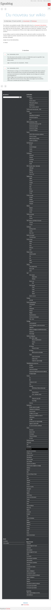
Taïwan (33, 293)
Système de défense (33, 140)
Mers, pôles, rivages (33, 338)
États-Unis (29, 507)
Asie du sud (31, 281)
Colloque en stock (33, 382)
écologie (31, 365)
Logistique (31, 327)
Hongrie (31, 197)
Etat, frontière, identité (34, 107)
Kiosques (31, 386)
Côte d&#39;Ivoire (33, 266)
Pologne (31, 199)
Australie (31, 300)
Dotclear (8, 608)
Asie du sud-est (32, 296)
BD (30, 380)
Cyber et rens (34, 358)
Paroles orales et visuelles (34, 407)
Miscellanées (29, 457)
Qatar (30, 260)
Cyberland (29, 543)
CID (27, 444)
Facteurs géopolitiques (31, 302)
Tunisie (30, 193)
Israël (30, 243)
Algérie (30, 178)
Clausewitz (29, 442)
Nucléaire (31, 350)
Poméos (28, 579)
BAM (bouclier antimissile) (37, 352)
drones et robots (35, 348)
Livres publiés (6, 543)
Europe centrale (30, 195)
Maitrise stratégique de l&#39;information (37, 329)
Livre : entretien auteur (36, 394)
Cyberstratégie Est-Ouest (32, 545)
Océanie (28, 298)
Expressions (29, 405)
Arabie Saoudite (32, 254)
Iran (30, 258)
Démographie (32, 304)
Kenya (28, 520)
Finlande (31, 157)
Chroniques (31, 434)
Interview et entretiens (31, 451)
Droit (30, 306)
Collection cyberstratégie (37, 360)
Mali (27, 472)
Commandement (32, 323)
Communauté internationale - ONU (34, 109)
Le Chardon (29, 556)
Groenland (31, 159)
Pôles (33, 344)
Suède (30, 163)
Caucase (31, 222)
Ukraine (30, 218)
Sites (30, 396)
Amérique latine (32, 228)
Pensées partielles (30, 440)
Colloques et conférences (34, 409)
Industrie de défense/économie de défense (38, 371)
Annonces (31, 429)
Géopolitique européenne (34, 115)
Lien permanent (26, 21)
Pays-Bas (31, 172)
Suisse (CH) (31, 174)
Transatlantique (32, 237)
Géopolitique (29, 96)
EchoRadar (5, 541)
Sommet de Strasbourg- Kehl (35, 123)
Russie (30, 216)
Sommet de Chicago (33, 128)
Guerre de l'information (31, 497)
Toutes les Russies (30, 214)
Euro (30, 119)
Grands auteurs (32, 100)
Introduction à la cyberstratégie (35, 421)
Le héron (31, 438)
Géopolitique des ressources (32, 363)
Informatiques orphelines (32, 558)
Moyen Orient (29, 252)
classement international (40, 25)
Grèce (30, 184)
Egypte (30, 241)
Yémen (30, 262)
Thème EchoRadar (33, 436)
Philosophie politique (33, 102)
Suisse (28, 501)
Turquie (30, 224)
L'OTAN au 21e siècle (33, 413)
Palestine (31, 247)
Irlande (30, 149)
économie (31, 367)
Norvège (31, 161)
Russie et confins (30, 486)
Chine (33, 287)
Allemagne (29, 488)
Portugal (31, 191)
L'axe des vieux (2, 9)
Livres (30, 390)
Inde (33, 283)
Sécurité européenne (33, 117)
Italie (30, 186)
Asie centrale (32, 275)
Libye (30, 245)
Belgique (31, 170)
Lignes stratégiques (30, 577)
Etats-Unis (31, 233)
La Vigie (30, 419)
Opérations (31, 331)
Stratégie (28, 321)
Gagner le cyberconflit (33, 423)
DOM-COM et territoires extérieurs (36, 134)
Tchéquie (31, 203)
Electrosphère (29, 560)
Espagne (31, 182)
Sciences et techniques (34, 317)
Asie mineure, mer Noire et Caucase (34, 220)
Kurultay (28, 564)
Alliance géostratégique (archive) (33, 592)
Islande (30, 151)
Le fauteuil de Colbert (31, 566)
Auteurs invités (30, 459)
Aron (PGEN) (29, 461)
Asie (27, 273)
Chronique (29, 446)
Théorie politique (30, 505)
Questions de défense (31, 463)
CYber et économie (36, 356)
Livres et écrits (32, 411)
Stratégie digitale (32, 373)
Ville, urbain (31, 319)
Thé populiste (5, 9)
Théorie (30, 98)
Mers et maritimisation (36, 339)
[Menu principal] (49, 4)
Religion (31, 312)
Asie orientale (32, 285)
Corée (33, 289)
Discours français (32, 136)
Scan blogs (34, 400)
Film (30, 384)
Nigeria (28, 509)
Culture (28, 376)
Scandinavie (29, 153)
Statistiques (34, 21)
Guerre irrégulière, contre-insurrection (37, 325)
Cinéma (28, 528)
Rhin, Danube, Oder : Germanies (33, 166)
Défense (28, 467)
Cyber (30, 354)
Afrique (28, 264)
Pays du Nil (31, 268)
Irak (30, 256)
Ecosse (30, 144)
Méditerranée (29, 176)
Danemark (31, 155)
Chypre (30, 180)
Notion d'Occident (30, 235)
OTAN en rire (29, 453)
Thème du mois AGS (36, 398)
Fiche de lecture (35, 392)
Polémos (28, 581)
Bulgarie (31, 207)
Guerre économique (33, 369)
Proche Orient (29, 239)
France (28, 132)
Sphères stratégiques (31, 336)
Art (30, 377)
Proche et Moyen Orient (32, 474)
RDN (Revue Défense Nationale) (38, 388)
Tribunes (28, 480)
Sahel (30, 270)
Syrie (30, 249)
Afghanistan (34, 276)
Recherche (5, 94)
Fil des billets (26, 604)
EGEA (28, 554)
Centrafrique (29, 495)
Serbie (30, 212)
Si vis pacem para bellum (32, 585)
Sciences (31, 403)
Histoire (31, 310)
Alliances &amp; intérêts (34, 138)
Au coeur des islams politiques (35, 425)
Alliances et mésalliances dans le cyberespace (35, 416)
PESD (30, 113)
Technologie (31, 333)
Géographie (31, 308)
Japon (33, 291)
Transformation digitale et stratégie (34, 465)
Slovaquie (31, 201)
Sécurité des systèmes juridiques (33, 575)
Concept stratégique (33, 130)
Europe (28, 111)
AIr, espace (31, 346)
